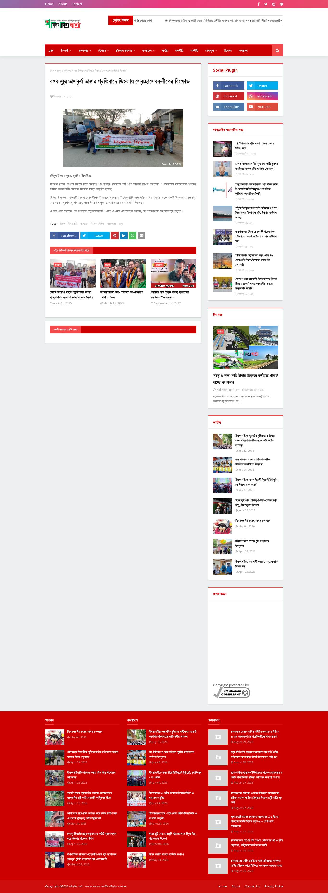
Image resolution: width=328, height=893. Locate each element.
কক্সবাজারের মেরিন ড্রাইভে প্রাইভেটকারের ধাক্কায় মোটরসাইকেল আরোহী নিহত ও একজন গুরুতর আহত (256, 863)
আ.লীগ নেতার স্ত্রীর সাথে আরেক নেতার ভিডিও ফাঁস (254, 145)
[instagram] (273, 4)
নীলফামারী (72, 224)
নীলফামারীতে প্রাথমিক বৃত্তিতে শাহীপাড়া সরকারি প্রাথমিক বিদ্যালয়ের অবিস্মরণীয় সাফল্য (255, 440)
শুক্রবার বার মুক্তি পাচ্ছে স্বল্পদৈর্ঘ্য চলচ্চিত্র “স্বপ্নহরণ (170, 294)
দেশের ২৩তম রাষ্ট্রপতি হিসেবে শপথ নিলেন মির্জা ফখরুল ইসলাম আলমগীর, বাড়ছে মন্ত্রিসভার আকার (256, 283)
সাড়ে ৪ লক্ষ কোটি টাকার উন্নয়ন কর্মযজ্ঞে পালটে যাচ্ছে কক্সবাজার (245, 378)
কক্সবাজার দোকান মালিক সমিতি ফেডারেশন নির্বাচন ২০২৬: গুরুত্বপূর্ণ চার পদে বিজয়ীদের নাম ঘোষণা (255, 733)
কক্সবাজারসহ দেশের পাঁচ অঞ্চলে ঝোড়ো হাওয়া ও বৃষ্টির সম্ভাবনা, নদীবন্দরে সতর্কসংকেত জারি (257, 842)
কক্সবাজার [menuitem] (83, 50)
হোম (52, 70)
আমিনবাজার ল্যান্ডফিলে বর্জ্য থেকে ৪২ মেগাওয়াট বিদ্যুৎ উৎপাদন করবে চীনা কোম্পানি (254, 260)
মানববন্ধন (111, 224)
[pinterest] (281, 4)
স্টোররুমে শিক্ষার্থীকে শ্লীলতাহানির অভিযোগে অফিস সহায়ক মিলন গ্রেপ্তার (92, 754)
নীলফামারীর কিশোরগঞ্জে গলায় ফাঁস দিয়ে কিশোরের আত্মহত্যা (91, 774)
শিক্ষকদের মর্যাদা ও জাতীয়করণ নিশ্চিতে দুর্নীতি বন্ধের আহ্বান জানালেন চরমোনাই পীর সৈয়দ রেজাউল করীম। (212, 20)
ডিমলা (62, 224)
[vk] (228, 107)
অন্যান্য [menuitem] (243, 50)
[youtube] (262, 107)
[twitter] (266, 4)
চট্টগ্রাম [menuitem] (102, 50)
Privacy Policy (274, 886)
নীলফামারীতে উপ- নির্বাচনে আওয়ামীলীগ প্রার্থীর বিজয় (121, 294)
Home (49, 4)
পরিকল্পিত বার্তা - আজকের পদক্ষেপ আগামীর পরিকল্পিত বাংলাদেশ (97, 886)
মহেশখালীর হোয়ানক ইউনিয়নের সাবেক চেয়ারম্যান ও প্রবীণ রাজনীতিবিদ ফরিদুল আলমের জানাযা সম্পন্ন (256, 774)
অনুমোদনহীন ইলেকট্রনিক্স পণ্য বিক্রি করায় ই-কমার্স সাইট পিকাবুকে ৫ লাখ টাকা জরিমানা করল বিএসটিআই (256, 189)
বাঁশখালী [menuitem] (64, 50)
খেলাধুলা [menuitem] (209, 50)
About (62, 4)
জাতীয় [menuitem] (165, 50)
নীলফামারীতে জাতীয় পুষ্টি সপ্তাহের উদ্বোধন (252, 543)
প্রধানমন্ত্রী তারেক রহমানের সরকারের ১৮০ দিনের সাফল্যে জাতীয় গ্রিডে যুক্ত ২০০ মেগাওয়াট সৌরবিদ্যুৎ (254, 821)
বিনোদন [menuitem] (228, 50)
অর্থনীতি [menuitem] (194, 50)
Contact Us (252, 886)
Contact (77, 4)
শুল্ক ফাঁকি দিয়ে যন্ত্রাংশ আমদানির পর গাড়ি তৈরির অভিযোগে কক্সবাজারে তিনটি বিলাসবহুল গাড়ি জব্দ (254, 754)
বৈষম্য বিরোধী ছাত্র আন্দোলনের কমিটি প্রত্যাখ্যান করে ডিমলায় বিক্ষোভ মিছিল (71, 294)
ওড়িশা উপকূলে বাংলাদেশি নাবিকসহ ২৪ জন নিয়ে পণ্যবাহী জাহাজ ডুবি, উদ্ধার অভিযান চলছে (256, 212)
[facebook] (258, 4)
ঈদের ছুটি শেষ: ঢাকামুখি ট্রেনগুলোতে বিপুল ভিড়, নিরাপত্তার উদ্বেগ (256, 502)
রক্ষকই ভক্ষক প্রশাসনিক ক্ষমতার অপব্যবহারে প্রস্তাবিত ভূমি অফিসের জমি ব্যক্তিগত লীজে (89, 795)
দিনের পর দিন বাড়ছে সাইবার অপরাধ (252, 520)
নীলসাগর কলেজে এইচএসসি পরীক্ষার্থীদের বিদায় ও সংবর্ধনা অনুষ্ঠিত (173, 815)
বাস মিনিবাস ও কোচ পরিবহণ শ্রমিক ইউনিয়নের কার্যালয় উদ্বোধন (252, 461)
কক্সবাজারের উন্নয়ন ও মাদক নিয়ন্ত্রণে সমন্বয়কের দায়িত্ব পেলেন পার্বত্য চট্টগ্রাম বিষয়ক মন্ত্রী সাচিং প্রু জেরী (256, 797)
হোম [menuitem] (51, 50)
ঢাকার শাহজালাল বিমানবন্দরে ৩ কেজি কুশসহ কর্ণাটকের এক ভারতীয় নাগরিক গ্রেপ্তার (256, 166)
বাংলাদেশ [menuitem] (147, 50)
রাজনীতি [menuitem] (179, 50)
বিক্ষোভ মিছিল (97, 224)
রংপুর (59, 70)
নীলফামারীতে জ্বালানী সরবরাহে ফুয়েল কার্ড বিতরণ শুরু (256, 563)
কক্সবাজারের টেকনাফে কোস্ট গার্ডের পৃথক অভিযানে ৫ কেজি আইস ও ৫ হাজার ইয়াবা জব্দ (256, 236)
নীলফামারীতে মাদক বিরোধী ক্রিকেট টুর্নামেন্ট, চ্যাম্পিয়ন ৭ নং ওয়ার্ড (256, 482)
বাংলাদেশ (84, 224)
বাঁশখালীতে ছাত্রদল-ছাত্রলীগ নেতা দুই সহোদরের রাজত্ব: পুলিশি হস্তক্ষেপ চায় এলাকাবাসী (91, 856)
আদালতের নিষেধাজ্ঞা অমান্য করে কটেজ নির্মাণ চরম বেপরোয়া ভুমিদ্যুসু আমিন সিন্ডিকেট (92, 815)
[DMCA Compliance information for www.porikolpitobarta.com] (231, 697)
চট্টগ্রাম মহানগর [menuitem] (124, 50)
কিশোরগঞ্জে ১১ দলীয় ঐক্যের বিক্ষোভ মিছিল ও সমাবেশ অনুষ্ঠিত (171, 795)
